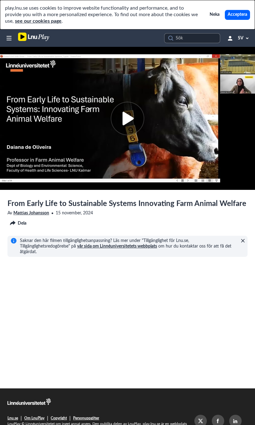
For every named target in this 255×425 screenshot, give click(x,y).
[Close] (243, 240)
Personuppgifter (86, 418)
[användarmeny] (230, 38)
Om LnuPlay (34, 418)
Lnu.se (12, 418)
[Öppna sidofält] (9, 38)
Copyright (59, 418)
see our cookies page (38, 21)
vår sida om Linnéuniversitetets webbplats (117, 246)
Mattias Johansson (31, 213)
